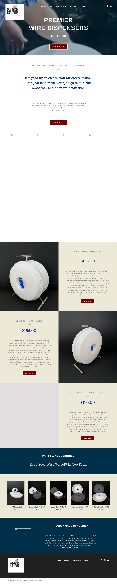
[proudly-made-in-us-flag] (16, 561)
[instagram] (107, 6)
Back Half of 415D (37, 507)
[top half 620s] (58, 493)
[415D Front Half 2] (15, 493)
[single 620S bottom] (80, 493)
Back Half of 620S (80, 507)
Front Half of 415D (15, 507)
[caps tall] (101, 493)
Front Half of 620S (58, 507)
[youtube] (111, 6)
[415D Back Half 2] (37, 493)
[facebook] (104, 6)
